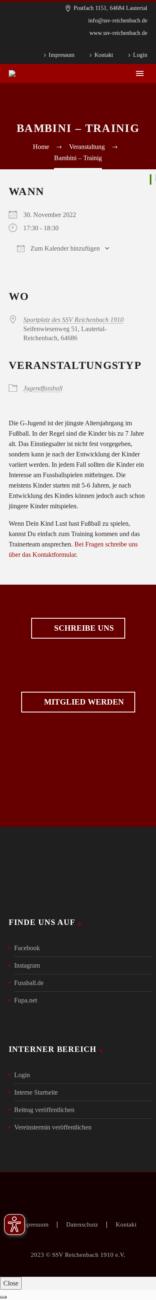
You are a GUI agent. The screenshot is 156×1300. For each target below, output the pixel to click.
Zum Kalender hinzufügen (64, 248)
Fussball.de (29, 982)
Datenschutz (82, 1225)
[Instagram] (143, 45)
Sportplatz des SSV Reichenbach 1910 (73, 319)
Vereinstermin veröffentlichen (53, 1127)
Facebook (27, 947)
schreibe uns (78, 628)
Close (10, 1283)
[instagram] (92, 778)
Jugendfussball (42, 388)
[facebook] (64, 778)
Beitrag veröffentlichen (44, 1109)
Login (140, 55)
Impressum (61, 55)
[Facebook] (130, 45)
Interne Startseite (36, 1092)
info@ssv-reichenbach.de (117, 20)
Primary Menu (139, 73)
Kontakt (103, 55)
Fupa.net (25, 1000)
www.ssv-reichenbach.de (118, 33)
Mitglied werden (78, 702)
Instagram (27, 965)
